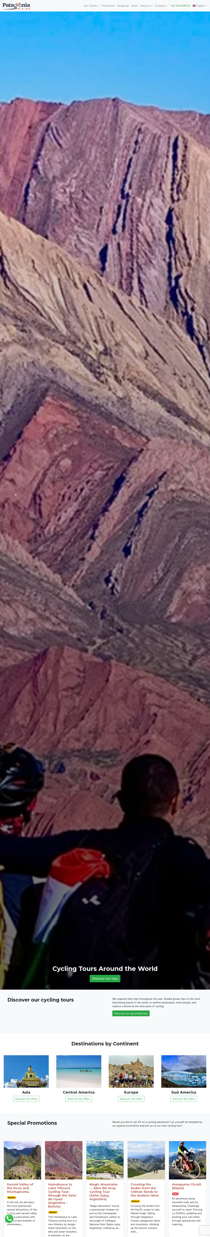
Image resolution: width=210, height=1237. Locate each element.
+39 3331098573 (180, 5)
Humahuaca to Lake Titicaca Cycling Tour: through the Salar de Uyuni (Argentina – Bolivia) (62, 1195)
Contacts (160, 5)
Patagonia (123, 5)
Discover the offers (26, 1098)
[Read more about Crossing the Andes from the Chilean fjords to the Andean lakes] (146, 1160)
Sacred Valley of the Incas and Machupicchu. (20, 1188)
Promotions (108, 5)
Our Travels (90, 5)
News (134, 5)
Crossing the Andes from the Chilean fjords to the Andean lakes (145, 1190)
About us (145, 5)
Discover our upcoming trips (131, 1013)
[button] (16, 495)
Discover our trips (105, 978)
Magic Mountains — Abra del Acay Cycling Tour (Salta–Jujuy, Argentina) (103, 1192)
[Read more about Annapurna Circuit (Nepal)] (187, 1160)
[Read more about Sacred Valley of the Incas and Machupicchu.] (22, 1160)
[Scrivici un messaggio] (9, 1218)
